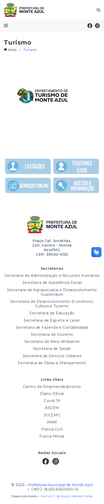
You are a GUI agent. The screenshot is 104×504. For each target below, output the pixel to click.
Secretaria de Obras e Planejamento (52, 363)
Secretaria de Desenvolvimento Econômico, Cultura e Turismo (52, 303)
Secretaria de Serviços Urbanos (52, 356)
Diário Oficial (52, 393)
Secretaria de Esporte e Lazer (52, 320)
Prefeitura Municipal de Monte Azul (24, 10)
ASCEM (52, 408)
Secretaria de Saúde (52, 348)
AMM (52, 422)
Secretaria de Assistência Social (52, 282)
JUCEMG (52, 415)
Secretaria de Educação (52, 313)
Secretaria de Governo (52, 334)
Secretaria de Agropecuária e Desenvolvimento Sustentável (52, 292)
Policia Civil (51, 429)
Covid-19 (52, 400)
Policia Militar (51, 436)
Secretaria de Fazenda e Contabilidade (52, 327)
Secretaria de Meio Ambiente (52, 341)
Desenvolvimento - (41, 496)
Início (12, 49)
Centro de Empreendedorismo (52, 386)
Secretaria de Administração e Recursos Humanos (52, 275)
